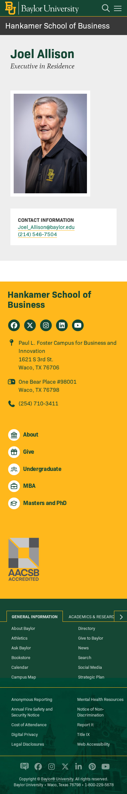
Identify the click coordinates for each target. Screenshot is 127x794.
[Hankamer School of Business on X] (29, 325)
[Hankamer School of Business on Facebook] (14, 325)
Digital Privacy (24, 734)
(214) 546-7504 (37, 233)
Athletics (19, 638)
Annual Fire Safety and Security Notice (32, 711)
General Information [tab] (35, 616)
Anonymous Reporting (31, 699)
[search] (102, 9)
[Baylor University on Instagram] (50, 769)
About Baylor (23, 628)
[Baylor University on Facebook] (37, 769)
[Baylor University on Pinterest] (91, 769)
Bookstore (20, 657)
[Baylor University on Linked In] (77, 769)
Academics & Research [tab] (93, 616)
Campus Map (23, 677)
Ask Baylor (21, 647)
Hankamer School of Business (57, 25)
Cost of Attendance (29, 724)
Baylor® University (57, 778)
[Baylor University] (41, 8)
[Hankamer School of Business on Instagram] (45, 325)
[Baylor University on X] (64, 769)
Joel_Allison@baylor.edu (46, 226)
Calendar (19, 667)
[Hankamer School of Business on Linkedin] (61, 325)
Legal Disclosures (27, 744)
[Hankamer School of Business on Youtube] (77, 325)
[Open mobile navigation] (119, 9)
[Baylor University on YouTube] (104, 769)
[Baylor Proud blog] (23, 769)
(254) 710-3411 (38, 403)
